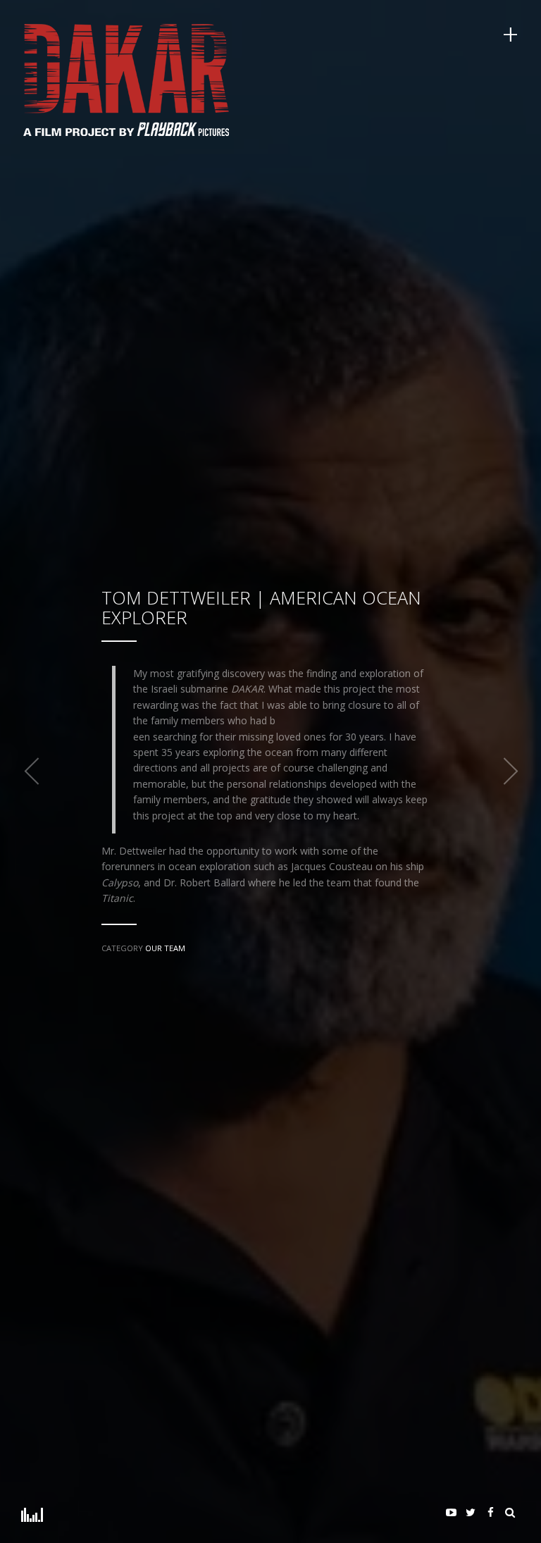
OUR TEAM (165, 948)
